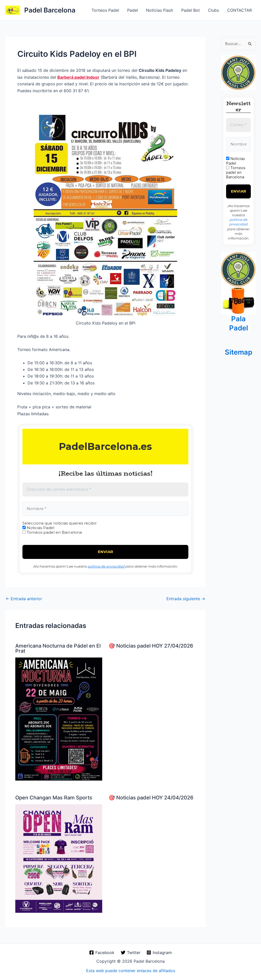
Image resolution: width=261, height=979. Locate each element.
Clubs (213, 10)
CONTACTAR (239, 10)
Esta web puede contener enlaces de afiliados (130, 970)
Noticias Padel (40, 528)
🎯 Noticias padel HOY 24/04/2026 (151, 798)
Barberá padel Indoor (78, 77)
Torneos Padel (105, 10)
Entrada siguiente (185, 599)
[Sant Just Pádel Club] (238, 72)
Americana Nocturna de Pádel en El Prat (58, 648)
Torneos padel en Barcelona (54, 532)
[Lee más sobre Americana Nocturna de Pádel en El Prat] (58, 718)
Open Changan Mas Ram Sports (53, 798)
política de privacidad (106, 566)
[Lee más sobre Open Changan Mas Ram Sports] (58, 858)
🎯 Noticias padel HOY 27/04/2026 (151, 646)
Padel (132, 10)
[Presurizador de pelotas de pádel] (238, 300)
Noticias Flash (159, 10)
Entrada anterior (24, 599)
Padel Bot (190, 10)
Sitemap (238, 352)
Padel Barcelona (49, 10)
